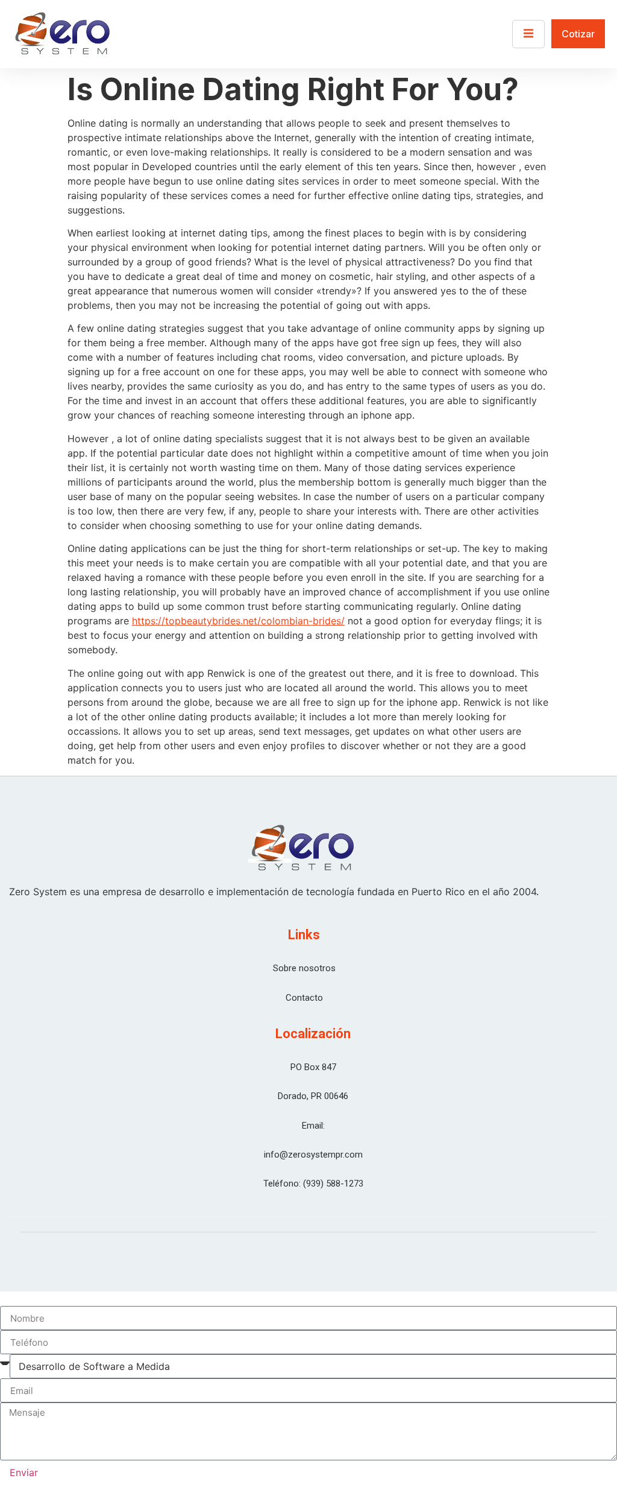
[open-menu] (528, 34)
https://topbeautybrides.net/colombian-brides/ (238, 621)
